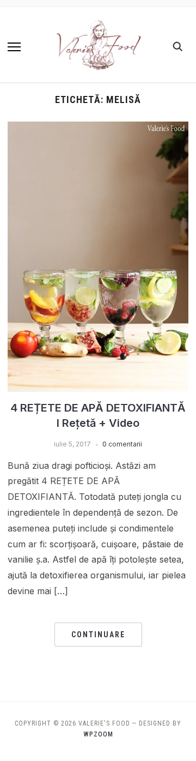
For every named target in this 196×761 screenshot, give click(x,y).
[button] (14, 47)
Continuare (98, 634)
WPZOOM (98, 734)
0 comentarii (122, 444)
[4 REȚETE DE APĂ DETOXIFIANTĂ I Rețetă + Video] (98, 128)
